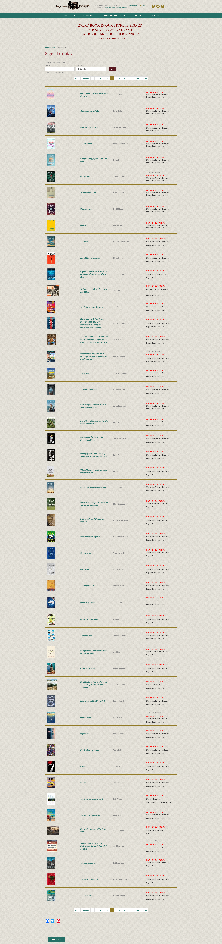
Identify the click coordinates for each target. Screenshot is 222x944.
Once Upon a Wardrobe (89, 111)
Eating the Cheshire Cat (89, 619)
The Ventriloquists (87, 863)
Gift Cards (156, 15)
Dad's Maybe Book (88, 602)
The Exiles (84, 241)
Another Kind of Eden (89, 127)
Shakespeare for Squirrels (90, 536)
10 (124, 78)
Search (47, 65)
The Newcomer (86, 143)
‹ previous (85, 78)
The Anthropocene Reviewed (91, 307)
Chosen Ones (85, 553)
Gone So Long (85, 717)
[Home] (73, 6)
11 (128, 78)
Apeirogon (84, 569)
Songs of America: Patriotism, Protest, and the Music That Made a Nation (94, 846)
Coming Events (89, 15)
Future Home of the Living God (92, 701)
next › (138, 78)
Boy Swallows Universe (89, 750)
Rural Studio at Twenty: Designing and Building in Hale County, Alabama (93, 685)
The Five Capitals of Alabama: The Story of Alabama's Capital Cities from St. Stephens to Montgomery (94, 339)
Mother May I (85, 176)
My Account (134, 6)
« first (77, 78)
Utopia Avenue (86, 209)
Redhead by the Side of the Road (93, 487)
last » (145, 78)
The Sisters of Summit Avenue (92, 815)
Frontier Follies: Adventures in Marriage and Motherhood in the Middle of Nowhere (93, 356)
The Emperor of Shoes (89, 585)
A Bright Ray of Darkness (90, 258)
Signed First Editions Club (114, 15)
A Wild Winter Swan (88, 389)
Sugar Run (84, 733)
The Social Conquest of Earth (91, 799)
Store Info (137, 15)
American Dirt (86, 635)
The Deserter (85, 895)
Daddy (83, 225)
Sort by (79, 65)
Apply (113, 69)
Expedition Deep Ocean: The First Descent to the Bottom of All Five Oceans (93, 274)
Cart (143, 6)
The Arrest (84, 373)
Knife (82, 766)
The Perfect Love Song (89, 879)
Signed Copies (68, 15)
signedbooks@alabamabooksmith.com (116, 7)
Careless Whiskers (87, 668)
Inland (83, 782)
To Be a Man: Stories (88, 192)
